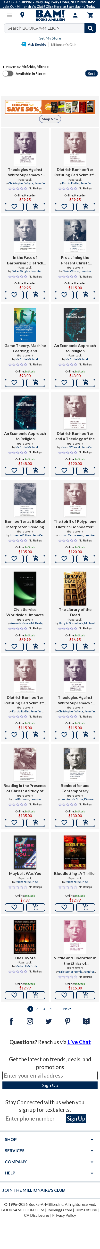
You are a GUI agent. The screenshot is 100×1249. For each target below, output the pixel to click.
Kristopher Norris (70, 971)
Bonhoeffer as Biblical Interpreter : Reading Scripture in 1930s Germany (25, 524)
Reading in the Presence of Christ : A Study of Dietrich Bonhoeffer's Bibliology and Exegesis (25, 788)
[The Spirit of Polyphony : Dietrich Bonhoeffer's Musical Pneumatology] (74, 500)
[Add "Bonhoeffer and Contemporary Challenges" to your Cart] (85, 823)
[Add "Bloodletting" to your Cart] (85, 907)
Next (67, 1009)
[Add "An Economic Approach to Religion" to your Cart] (85, 383)
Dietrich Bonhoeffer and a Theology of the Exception (75, 436)
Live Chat (79, 1042)
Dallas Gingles (21, 271)
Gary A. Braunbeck (71, 623)
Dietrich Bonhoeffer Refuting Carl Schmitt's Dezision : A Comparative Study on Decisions (75, 172)
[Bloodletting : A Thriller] (74, 852)
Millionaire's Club (63, 44)
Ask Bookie (37, 44)
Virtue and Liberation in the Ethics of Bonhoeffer (75, 960)
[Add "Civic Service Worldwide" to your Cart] (35, 647)
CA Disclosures (37, 1215)
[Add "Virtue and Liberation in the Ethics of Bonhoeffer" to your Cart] (85, 995)
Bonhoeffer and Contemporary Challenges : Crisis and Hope (75, 788)
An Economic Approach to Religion (75, 348)
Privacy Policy (64, 1215)
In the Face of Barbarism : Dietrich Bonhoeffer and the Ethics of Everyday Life (25, 260)
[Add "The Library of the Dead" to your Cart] (85, 647)
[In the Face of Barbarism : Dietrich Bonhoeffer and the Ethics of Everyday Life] (24, 236)
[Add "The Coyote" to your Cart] (35, 995)
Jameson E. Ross (21, 535)
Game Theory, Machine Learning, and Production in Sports (25, 348)
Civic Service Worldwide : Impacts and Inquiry (25, 612)
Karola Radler (70, 183)
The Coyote (25, 957)
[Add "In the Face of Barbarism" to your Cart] (35, 295)
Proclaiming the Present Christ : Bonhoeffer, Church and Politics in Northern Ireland (75, 260)
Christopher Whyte (20, 183)
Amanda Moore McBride (26, 623)
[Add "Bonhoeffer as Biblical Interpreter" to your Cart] (35, 559)
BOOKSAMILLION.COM (22, 1209)
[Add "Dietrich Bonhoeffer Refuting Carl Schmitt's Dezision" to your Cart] (85, 207)
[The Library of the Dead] (74, 588)
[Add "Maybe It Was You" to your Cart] (35, 907)
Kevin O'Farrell (71, 447)
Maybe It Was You (25, 873)
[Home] (50, 15)
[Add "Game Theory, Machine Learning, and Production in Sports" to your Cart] (35, 383)
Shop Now (50, 119)
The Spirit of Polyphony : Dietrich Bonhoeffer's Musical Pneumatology (75, 524)
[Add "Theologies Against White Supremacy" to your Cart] (35, 207)
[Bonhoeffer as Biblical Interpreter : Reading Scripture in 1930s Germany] (24, 500)
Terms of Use (86, 1209)
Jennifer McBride (71, 799)
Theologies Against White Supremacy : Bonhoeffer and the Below (25, 172)
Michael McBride (27, 882)
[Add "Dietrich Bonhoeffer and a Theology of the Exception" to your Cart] (85, 471)
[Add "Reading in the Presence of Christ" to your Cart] (35, 823)
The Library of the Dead (75, 612)
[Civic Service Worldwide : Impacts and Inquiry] (24, 588)
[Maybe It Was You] (24, 852)
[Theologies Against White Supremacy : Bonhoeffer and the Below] (24, 148)
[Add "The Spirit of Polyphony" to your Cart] (85, 559)
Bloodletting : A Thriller (75, 873)
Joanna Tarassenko (70, 535)
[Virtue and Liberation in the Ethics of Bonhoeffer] (74, 937)
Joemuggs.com (59, 1209)
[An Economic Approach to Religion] (74, 324)
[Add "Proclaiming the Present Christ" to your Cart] (85, 295)
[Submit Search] (90, 28)
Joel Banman (20, 799)
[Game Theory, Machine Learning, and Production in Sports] (25, 324)
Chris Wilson (70, 271)
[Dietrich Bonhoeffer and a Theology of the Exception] (74, 412)
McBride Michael (27, 359)
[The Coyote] (24, 937)
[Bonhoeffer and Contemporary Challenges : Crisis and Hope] (74, 764)
